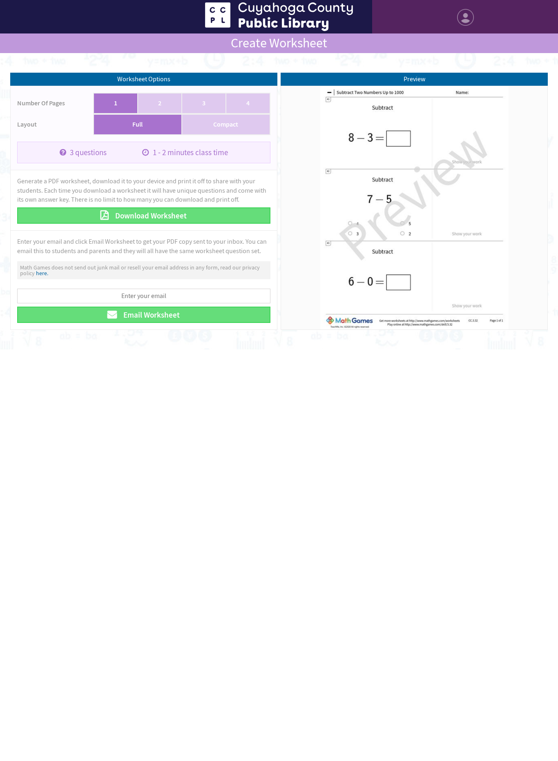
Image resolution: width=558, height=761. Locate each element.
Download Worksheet (150, 216)
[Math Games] (279, 16)
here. (42, 273)
